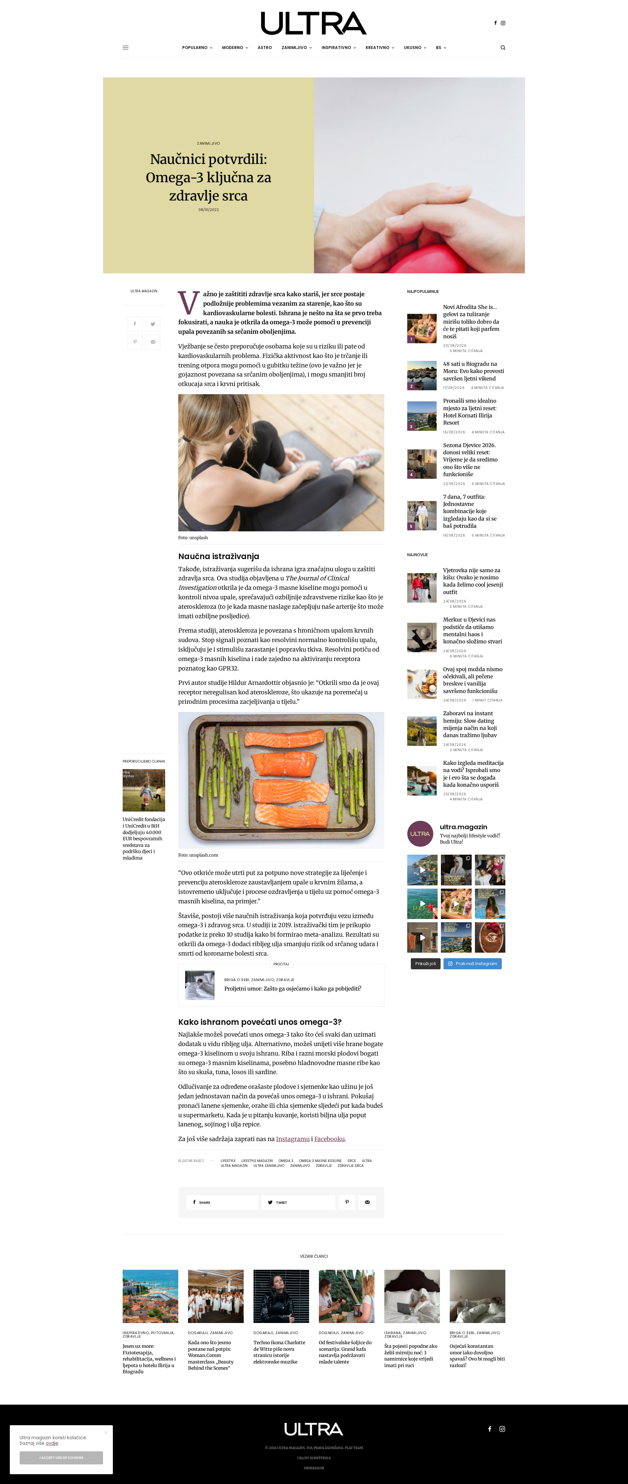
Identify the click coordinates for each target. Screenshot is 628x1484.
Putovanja (162, 1332)
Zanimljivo (208, 143)
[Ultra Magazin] (314, 23)
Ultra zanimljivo (268, 1166)
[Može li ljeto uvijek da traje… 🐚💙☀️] (422, 904)
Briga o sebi (236, 979)
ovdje (52, 1443)
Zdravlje (285, 979)
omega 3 (286, 1161)
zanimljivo (300, 1166)
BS (438, 47)
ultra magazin (234, 1166)
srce (351, 1161)
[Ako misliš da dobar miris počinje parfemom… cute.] (456, 904)
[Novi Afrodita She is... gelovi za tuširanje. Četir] (490, 870)
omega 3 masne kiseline (320, 1161)
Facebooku (329, 1139)
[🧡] (422, 937)
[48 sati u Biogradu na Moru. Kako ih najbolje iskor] (456, 937)
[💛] (422, 870)
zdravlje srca (351, 1166)
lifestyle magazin (257, 1161)
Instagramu (293, 1139)
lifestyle (228, 1161)
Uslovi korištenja (314, 1458)
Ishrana (392, 1332)
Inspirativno (136, 1332)
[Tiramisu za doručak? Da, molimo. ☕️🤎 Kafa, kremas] (490, 937)
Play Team (354, 1448)
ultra (367, 1161)
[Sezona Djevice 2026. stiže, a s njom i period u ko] (456, 870)
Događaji (198, 1332)
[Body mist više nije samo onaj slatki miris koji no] (490, 904)
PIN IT (285, 464)
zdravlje (324, 1166)
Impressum (314, 1468)
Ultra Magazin (144, 291)
